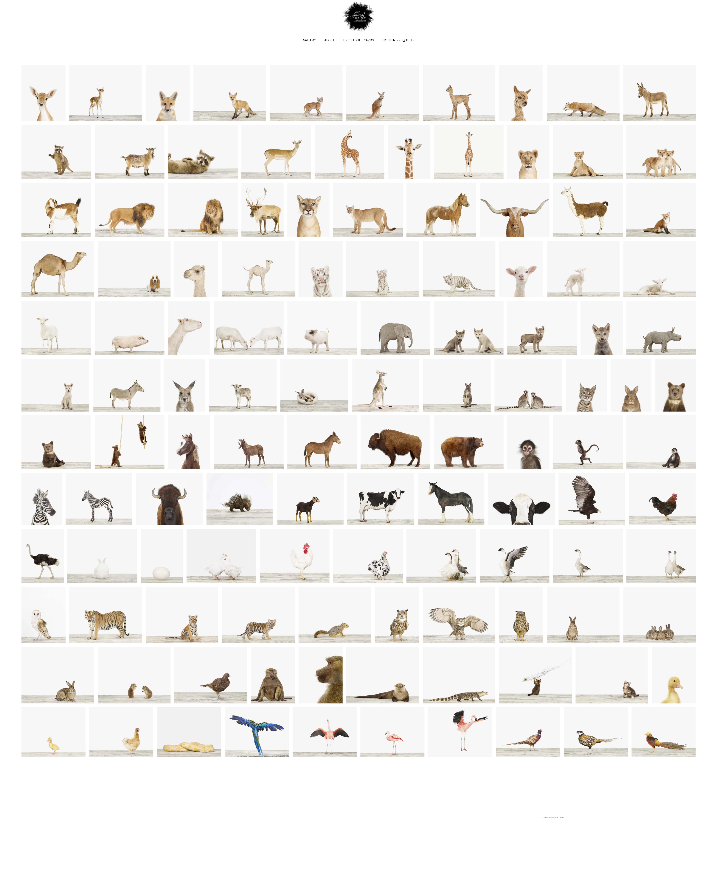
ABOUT (329, 40)
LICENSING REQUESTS (398, 40)
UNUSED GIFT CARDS (358, 40)
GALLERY (309, 40)
